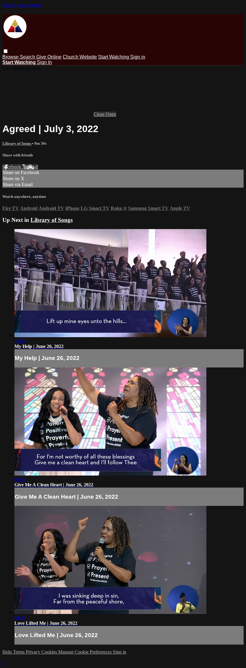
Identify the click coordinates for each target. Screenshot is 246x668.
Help (7, 651)
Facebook (12, 166)
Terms (19, 651)
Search (28, 56)
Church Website (80, 56)
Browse (11, 56)
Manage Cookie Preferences (85, 651)
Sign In (44, 62)
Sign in (137, 56)
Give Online (49, 56)
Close (100, 114)
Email (32, 166)
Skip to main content (21, 5)
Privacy (33, 651)
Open (111, 114)
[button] (6, 51)
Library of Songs (17, 143)
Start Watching (114, 56)
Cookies (49, 651)
